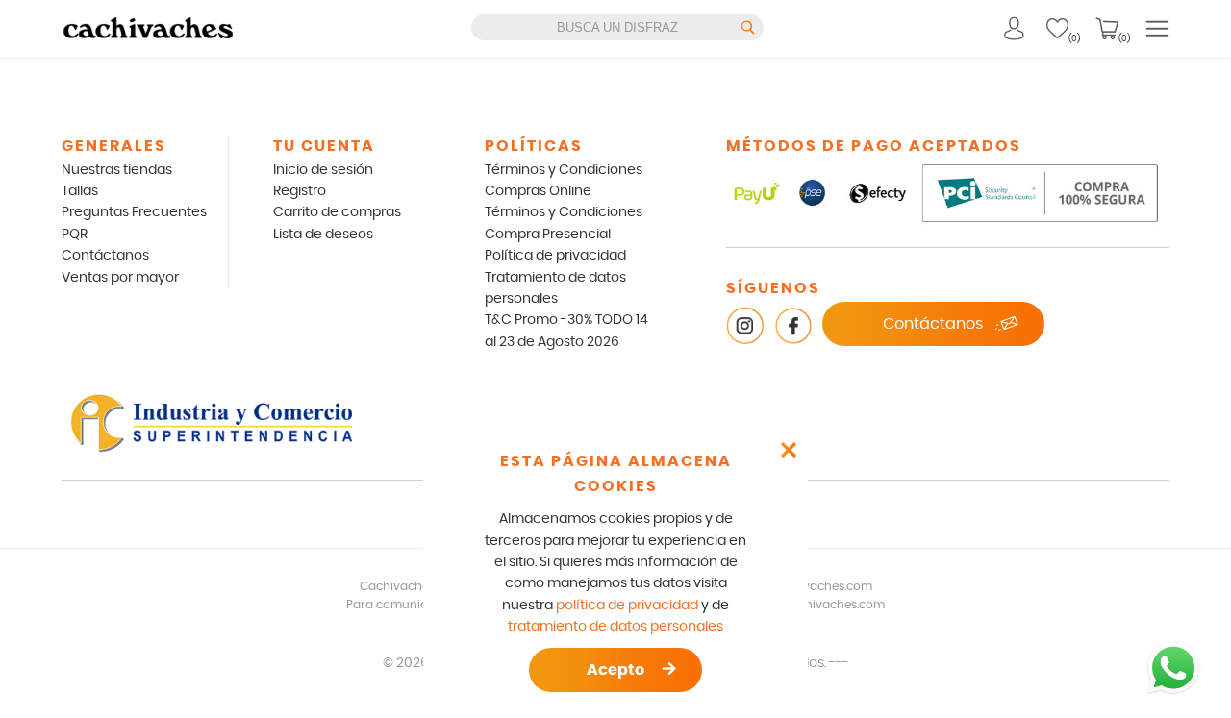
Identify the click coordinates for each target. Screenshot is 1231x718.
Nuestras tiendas (117, 170)
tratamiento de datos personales (615, 626)
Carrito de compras (337, 212)
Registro (299, 191)
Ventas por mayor (120, 278)
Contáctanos (105, 255)
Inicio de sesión (323, 170)
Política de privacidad (555, 255)
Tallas (80, 191)
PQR (75, 234)
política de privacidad (627, 605)
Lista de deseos (323, 234)
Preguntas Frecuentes (134, 212)
